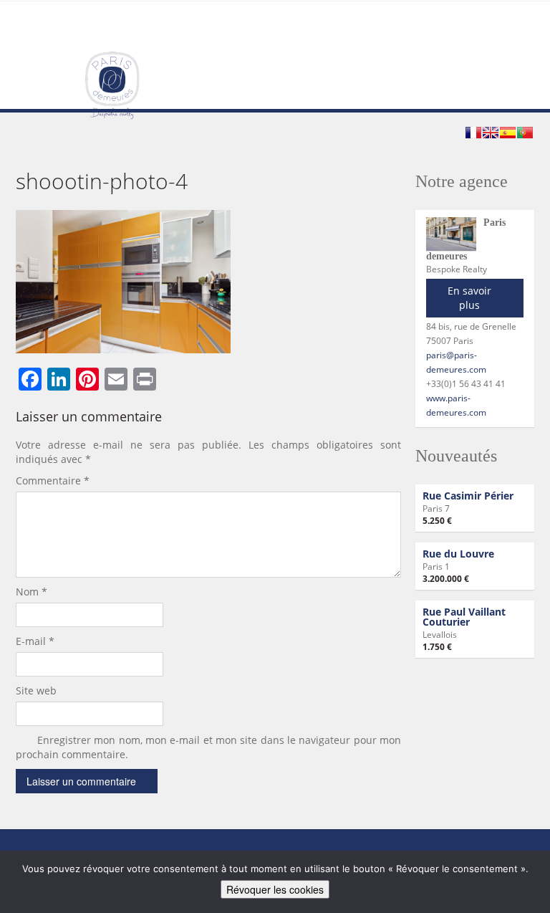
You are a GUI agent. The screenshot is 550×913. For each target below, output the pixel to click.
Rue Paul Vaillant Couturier (464, 616)
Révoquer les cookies (275, 889)
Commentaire (53, 480)
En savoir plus (469, 298)
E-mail (35, 641)
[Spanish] (508, 132)
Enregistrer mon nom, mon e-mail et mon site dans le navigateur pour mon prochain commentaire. (208, 747)
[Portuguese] (525, 132)
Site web (36, 690)
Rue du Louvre (458, 553)
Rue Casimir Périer (468, 495)
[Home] (112, 84)
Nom (31, 591)
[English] (490, 132)
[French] (473, 132)
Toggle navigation (28, 35)
